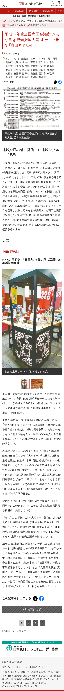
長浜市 (42, 73)
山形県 (50, 62)
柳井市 (25, 77)
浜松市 (9, 73)
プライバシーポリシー (13, 667)
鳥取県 (50, 73)
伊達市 (17, 66)
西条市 (42, 77)
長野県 (34, 69)
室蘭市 (34, 62)
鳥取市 (9, 77)
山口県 (17, 77)
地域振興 (48, 11)
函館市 (25, 62)
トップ (6, 11)
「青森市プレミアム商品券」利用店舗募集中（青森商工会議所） (28, 21)
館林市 (25, 69)
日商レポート (12, 53)
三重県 (17, 73)
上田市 (42, 69)
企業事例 (34, 11)
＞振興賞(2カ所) (32, 609)
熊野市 (25, 73)
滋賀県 (34, 73)
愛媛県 (34, 77)
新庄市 (9, 66)
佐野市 (34, 66)
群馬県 (50, 66)
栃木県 (25, 66)
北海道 (17, 62)
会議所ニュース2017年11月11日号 (39, 58)
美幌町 (9, 62)
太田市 (9, 69)
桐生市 (17, 69)
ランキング (12, 21)
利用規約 (33, 667)
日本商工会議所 (13, 661)
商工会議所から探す (15, 25)
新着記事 (19, 11)
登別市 (42, 62)
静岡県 (50, 69)
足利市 (42, 66)
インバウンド (12, 58)
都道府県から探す (39, 25)
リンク (44, 667)
